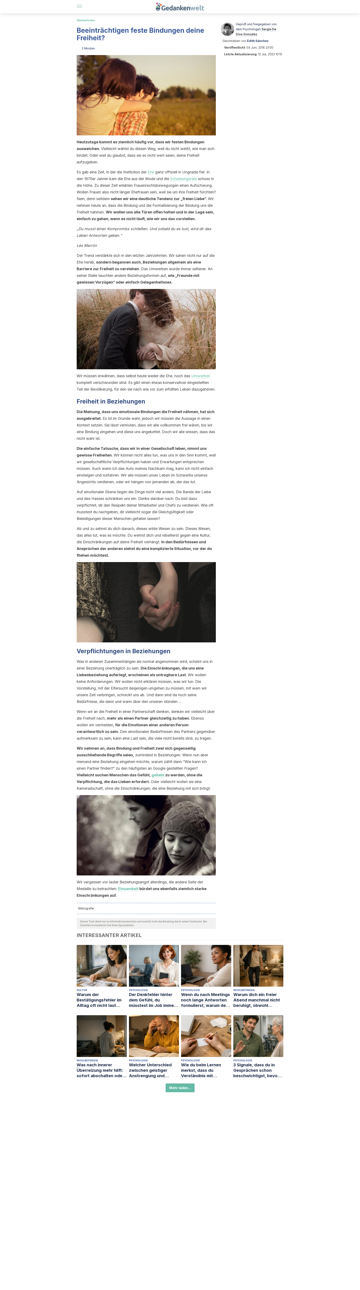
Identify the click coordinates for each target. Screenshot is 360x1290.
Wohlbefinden (86, 20)
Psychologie (138, 990)
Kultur (82, 990)
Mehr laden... (180, 1088)
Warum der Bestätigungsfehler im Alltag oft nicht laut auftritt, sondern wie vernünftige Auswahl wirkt (99, 1000)
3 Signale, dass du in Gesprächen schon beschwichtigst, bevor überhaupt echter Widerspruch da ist (256, 1070)
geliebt (157, 775)
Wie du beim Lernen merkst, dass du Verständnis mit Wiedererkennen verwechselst (201, 1070)
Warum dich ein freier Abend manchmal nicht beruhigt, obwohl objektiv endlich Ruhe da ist (258, 1000)
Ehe (151, 172)
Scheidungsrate (183, 179)
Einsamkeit (128, 888)
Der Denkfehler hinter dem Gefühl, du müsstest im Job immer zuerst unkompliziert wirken (152, 1000)
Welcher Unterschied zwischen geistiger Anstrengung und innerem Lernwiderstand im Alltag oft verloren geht (153, 1070)
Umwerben (200, 376)
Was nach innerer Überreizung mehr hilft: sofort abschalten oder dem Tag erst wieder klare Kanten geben (100, 1070)
